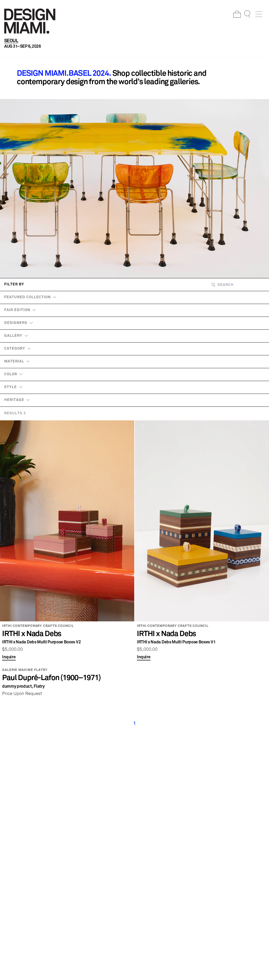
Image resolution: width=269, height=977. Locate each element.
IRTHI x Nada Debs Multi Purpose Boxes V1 (176, 642)
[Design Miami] (29, 21)
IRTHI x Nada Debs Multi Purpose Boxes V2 (41, 642)
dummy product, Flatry (23, 686)
